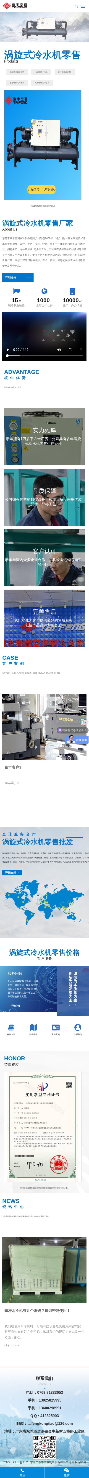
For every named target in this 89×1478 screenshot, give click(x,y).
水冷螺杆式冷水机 (17, 83)
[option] (42, 148)
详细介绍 (10, 277)
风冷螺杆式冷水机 (42, 83)
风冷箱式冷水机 (41, 72)
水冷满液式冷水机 (17, 72)
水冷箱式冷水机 (64, 72)
